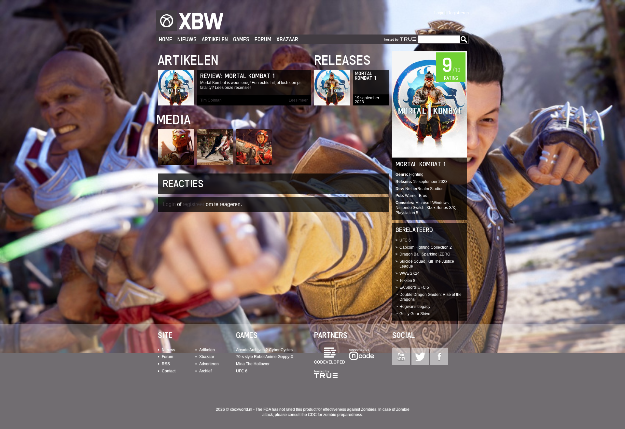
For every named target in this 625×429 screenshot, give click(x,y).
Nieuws (187, 39)
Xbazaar (287, 39)
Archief (205, 371)
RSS (166, 364)
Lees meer (298, 100)
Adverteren (209, 364)
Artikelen (215, 39)
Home (165, 39)
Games (241, 39)
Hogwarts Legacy (414, 306)
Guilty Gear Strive (414, 313)
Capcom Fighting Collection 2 (425, 247)
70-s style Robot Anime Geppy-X (264, 356)
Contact (168, 371)
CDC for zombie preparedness (335, 414)
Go (464, 39)
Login (439, 12)
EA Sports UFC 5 (414, 287)
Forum (263, 39)
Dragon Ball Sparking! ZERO (424, 254)
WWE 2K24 (409, 273)
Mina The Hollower (253, 364)
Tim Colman (211, 100)
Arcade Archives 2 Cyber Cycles (264, 350)
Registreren (458, 12)
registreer (193, 204)
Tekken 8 (407, 280)
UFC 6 (405, 240)
